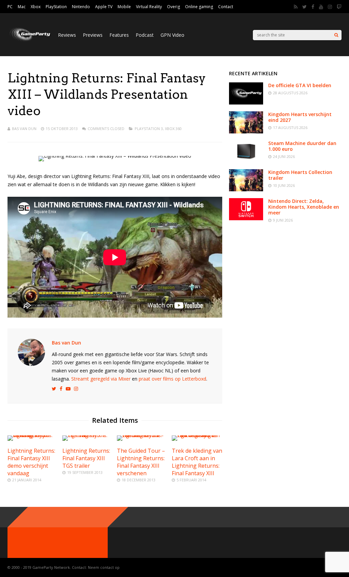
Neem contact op (104, 567)
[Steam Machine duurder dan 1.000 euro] (246, 160)
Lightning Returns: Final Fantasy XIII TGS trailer (86, 458)
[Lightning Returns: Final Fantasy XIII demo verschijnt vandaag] (32, 435)
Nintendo (81, 7)
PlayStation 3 (149, 128)
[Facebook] (313, 7)
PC (10, 7)
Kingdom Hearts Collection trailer (300, 175)
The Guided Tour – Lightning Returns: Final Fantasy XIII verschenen (141, 462)
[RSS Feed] (296, 7)
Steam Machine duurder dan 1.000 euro (302, 146)
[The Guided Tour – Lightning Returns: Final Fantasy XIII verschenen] (142, 435)
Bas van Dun (24, 128)
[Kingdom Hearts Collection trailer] (246, 189)
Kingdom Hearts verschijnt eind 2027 (300, 117)
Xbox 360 (173, 128)
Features (119, 35)
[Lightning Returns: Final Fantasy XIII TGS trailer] (87, 435)
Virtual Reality (149, 7)
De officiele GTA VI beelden (299, 85)
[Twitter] (304, 7)
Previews (93, 35)
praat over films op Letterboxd (172, 378)
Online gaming (199, 7)
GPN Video (172, 35)
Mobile (124, 7)
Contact (225, 7)
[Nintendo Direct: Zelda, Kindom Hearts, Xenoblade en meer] (246, 218)
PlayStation (56, 7)
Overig (173, 7)
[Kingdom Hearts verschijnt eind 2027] (246, 131)
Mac (22, 7)
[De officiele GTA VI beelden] (246, 102)
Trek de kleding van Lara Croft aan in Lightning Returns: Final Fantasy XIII (197, 462)
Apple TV (103, 7)
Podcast (145, 35)
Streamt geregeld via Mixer (101, 378)
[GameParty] (29, 41)
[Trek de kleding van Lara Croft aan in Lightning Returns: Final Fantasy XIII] (197, 435)
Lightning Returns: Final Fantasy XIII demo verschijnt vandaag (31, 462)
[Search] (336, 35)
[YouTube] (321, 7)
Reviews (67, 35)
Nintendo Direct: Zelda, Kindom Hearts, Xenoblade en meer (303, 207)
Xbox (36, 7)
